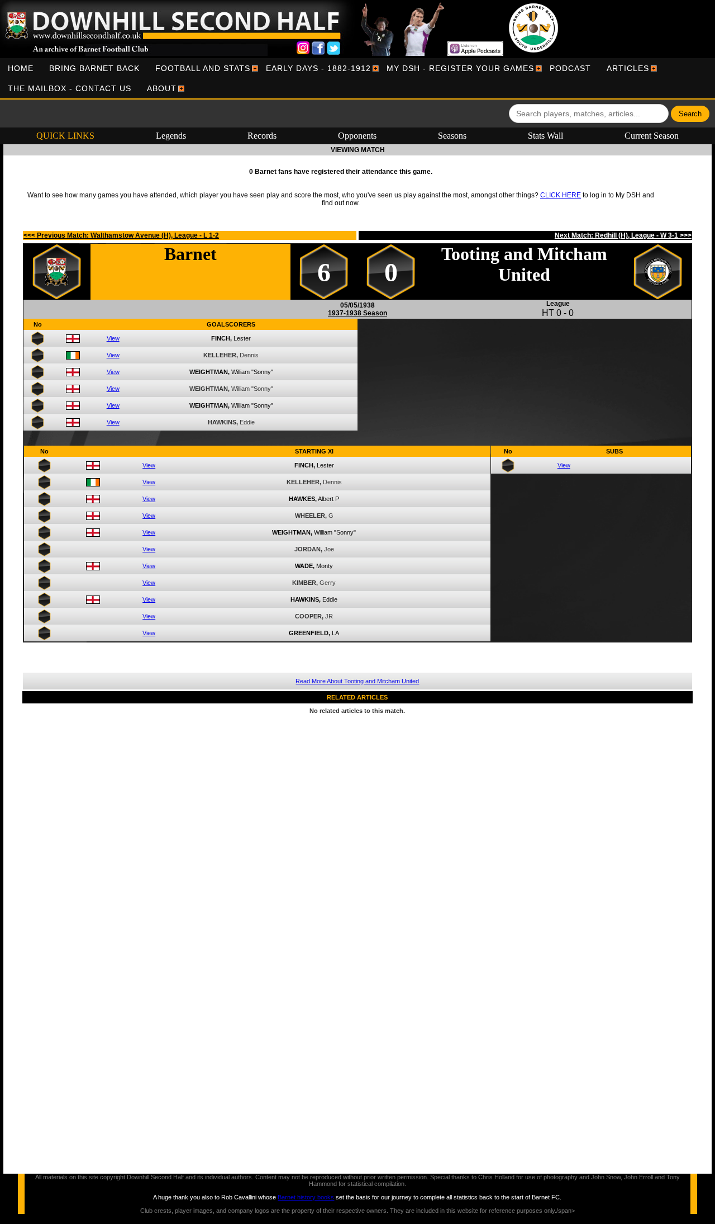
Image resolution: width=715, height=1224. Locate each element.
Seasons (452, 135)
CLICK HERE (560, 195)
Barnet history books (306, 1197)
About (162, 88)
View (113, 338)
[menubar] (357, 78)
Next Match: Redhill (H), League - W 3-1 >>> (623, 235)
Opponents (357, 135)
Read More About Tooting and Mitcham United (357, 681)
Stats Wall (545, 135)
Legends (171, 135)
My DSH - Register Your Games (460, 68)
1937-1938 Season (357, 313)
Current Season (652, 135)
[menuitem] (20, 68)
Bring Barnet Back (94, 68)
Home (21, 68)
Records (262, 135)
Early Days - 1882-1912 (318, 68)
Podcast (570, 68)
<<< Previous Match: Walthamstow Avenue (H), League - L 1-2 (121, 235)
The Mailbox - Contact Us (69, 88)
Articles (628, 68)
